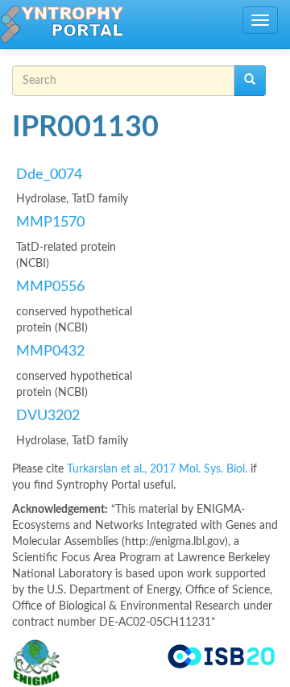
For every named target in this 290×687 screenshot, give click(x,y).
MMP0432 (50, 351)
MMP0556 (50, 287)
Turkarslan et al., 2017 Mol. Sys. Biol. (159, 469)
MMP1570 (50, 222)
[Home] (62, 24)
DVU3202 (48, 416)
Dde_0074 (49, 175)
